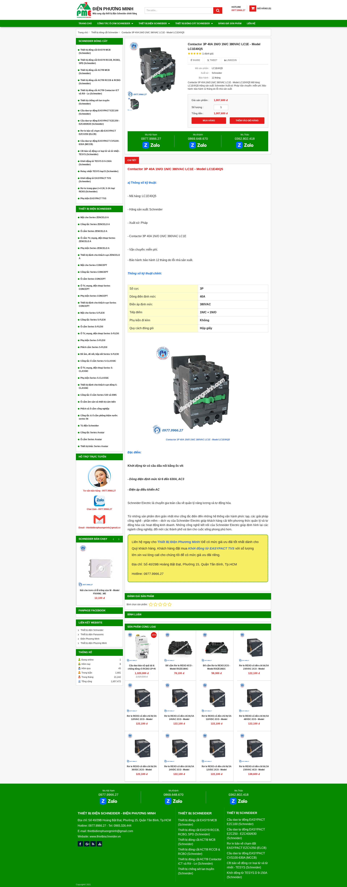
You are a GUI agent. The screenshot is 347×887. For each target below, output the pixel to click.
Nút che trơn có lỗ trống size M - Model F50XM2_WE (99, 592)
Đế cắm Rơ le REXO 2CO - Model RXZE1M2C (216, 667)
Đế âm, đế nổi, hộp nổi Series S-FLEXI (99, 354)
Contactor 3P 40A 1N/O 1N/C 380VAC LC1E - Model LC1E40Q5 (198, 439)
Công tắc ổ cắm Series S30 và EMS (98, 395)
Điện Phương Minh (90, 639)
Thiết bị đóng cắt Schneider (192, 23)
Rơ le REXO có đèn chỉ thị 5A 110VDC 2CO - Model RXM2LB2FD (217, 719)
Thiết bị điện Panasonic (92, 634)
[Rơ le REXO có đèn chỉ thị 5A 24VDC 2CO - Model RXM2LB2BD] (179, 748)
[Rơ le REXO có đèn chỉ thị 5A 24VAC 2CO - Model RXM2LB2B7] (179, 698)
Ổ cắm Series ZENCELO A (93, 231)
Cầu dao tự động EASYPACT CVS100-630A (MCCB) (99, 143)
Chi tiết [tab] (131, 160)
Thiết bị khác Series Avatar (94, 446)
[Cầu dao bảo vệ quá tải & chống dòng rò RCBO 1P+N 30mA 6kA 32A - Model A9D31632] (142, 647)
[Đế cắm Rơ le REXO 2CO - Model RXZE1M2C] (217, 647)
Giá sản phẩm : (200, 100)
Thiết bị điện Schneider (153, 23)
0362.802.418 (245, 138)
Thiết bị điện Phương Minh (94, 643)
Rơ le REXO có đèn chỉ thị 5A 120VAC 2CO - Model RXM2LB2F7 (142, 719)
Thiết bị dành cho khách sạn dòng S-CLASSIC (98, 386)
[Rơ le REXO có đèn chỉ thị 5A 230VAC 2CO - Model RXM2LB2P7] (254, 647)
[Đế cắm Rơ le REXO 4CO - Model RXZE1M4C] (179, 647)
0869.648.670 (198, 138)
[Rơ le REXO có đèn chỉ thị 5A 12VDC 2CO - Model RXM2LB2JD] (217, 748)
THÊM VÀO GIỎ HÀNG (247, 120)
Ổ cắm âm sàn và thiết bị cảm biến (98, 402)
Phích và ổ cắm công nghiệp (94, 408)
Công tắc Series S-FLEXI (93, 320)
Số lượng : (198, 107)
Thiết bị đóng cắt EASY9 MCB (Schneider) (95, 51)
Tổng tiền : (198, 113)
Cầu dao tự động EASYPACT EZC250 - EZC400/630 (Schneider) (99, 122)
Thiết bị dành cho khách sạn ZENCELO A (99, 257)
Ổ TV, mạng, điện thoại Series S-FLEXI (99, 333)
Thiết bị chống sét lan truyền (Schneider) (94, 102)
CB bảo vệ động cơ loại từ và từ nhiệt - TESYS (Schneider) (99, 153)
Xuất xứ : (205, 73)
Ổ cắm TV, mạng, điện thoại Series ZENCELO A (97, 240)
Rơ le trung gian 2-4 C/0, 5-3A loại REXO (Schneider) (97, 190)
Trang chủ (85, 23)
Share (196, 60)
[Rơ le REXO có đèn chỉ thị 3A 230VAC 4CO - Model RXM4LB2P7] (254, 748)
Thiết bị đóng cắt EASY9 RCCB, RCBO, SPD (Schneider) (99, 62)
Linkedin (231, 60)
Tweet (213, 60)
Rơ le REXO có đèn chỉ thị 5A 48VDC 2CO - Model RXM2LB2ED (254, 719)
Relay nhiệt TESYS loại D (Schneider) (99, 171)
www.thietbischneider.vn (105, 836)
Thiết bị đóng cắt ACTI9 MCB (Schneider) (94, 72)
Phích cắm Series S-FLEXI (93, 347)
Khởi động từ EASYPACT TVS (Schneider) (95, 180)
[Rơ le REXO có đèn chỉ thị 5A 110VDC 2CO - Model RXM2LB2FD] (217, 698)
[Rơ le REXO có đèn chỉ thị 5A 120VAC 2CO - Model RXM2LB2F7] (142, 698)
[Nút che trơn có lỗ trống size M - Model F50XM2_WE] (99, 565)
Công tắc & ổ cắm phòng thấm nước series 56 (98, 417)
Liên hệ (251, 23)
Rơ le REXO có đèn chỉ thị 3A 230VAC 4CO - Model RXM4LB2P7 (254, 769)
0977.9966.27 (151, 138)
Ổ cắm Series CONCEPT (93, 279)
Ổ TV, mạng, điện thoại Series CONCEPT (94, 287)
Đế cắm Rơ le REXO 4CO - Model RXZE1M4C (179, 667)
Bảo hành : (204, 77)
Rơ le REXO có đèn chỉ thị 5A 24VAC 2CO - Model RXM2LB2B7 (179, 719)
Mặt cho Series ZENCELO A (94, 217)
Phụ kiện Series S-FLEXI (92, 340)
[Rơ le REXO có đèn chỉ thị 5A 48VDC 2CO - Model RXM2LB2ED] (254, 698)
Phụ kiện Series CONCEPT (94, 296)
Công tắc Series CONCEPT (94, 272)
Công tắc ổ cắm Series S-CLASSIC (98, 361)
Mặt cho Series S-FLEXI (92, 313)
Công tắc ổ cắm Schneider (114, 23)
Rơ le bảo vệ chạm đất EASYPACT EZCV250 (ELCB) (97, 132)
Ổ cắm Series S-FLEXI (91, 326)
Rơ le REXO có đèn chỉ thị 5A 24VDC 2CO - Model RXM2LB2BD (179, 769)
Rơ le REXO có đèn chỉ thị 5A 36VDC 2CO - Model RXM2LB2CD (142, 769)
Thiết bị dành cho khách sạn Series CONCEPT (97, 304)
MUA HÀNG (209, 120)
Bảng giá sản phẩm (229, 23)
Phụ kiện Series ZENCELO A (95, 248)
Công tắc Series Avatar (92, 432)
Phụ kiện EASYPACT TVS (93, 198)
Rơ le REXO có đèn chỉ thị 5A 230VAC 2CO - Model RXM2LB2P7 (254, 668)
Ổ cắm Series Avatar (91, 439)
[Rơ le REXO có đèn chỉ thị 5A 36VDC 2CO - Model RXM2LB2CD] (142, 748)
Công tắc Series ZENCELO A (95, 224)
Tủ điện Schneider (89, 425)
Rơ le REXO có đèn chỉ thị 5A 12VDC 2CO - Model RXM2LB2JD (217, 769)
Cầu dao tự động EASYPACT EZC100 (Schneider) (98, 112)
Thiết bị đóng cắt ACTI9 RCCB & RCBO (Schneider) (99, 82)
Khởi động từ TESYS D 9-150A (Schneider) (95, 163)
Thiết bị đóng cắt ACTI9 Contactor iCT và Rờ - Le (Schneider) (99, 92)
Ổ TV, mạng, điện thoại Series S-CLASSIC (96, 369)
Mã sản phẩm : (202, 68)
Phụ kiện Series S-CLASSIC (94, 378)
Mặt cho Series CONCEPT (93, 265)
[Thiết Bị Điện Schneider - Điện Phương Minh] (107, 17)
